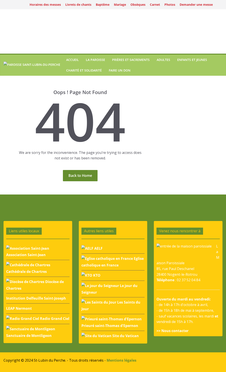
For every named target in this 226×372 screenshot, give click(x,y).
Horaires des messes (45, 4)
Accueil (72, 60)
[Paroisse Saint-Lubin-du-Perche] (32, 65)
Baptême (102, 4)
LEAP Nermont (19, 308)
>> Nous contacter (172, 330)
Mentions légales (121, 360)
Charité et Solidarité (84, 70)
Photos (169, 4)
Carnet (155, 4)
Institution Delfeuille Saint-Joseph (36, 298)
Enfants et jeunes (192, 60)
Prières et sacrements (131, 60)
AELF (98, 248)
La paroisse (95, 60)
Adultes (163, 60)
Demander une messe (196, 4)
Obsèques (137, 4)
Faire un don (119, 70)
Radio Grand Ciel (54, 318)
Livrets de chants (78, 4)
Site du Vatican (125, 335)
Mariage (120, 4)
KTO (96, 275)
